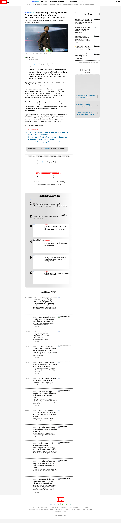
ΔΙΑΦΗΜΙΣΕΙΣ (64, 507)
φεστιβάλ (50, 72)
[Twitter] (66, 50)
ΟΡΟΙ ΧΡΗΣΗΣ (40, 184)
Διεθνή (34, 4)
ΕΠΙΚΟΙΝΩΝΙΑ (44, 507)
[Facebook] (63, 50)
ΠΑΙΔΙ (59, 156)
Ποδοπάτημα (66, 156)
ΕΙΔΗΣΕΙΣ (31, 8)
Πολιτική (39, 4)
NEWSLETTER (54, 507)
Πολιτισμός (52, 4)
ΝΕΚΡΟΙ (46, 156)
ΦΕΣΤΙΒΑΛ (39, 156)
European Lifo (90, 4)
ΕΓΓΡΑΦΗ (61, 181)
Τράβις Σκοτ (53, 156)
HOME (26, 8)
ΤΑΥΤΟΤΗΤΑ (35, 507)
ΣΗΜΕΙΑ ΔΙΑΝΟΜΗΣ (87, 509)
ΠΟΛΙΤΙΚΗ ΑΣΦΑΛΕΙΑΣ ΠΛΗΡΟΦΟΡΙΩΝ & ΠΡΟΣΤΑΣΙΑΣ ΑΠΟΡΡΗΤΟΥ (46, 509)
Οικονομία (45, 4)
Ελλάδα (29, 4)
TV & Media (59, 4)
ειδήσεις (30, 150)
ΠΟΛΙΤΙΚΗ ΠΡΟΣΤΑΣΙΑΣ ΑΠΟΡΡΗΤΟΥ (53, 184)
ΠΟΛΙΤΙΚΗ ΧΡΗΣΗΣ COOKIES (72, 509)
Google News (46, 148)
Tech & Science (67, 4)
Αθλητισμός (75, 4)
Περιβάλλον (83, 4)
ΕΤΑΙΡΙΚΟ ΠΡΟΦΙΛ (74, 507)
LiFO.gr (38, 148)
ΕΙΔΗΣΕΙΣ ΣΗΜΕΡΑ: (33, 129)
